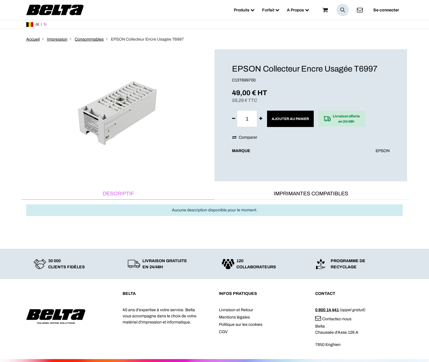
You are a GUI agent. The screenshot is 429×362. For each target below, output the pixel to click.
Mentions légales (234, 317)
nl (37, 24)
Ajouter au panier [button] (290, 119)
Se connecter (386, 10)
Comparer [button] (248, 137)
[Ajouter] (260, 119)
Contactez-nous (336, 319)
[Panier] (325, 10)
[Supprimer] (233, 119)
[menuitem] (244, 10)
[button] (342, 10)
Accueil (33, 39)
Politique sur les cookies (240, 324)
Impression (57, 39)
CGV (223, 332)
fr (45, 24)
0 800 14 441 (327, 310)
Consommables (89, 39)
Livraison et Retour (236, 310)
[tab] (118, 194)
